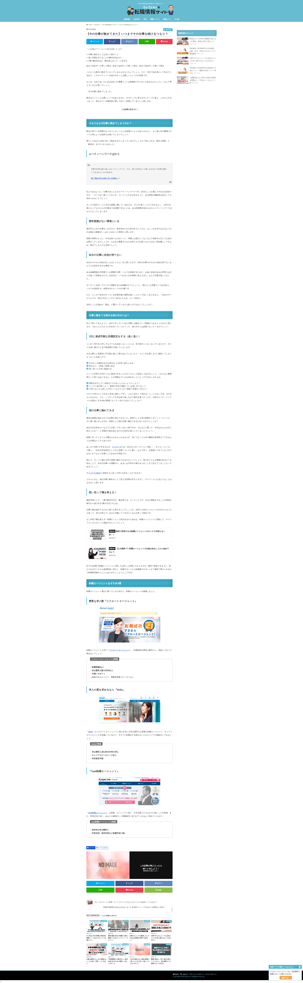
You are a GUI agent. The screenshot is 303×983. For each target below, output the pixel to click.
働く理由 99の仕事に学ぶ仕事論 (104, 178)
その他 (177, 19)
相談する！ (286, 978)
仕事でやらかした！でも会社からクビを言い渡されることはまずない (202, 60)
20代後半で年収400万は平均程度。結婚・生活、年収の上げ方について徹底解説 (202, 50)
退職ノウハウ (155, 19)
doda (90, 731)
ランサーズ (117, 447)
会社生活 (137, 19)
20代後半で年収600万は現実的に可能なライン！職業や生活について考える (202, 70)
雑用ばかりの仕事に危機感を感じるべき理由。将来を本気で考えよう (202, 41)
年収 (145, 19)
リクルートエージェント (119, 650)
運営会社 (176, 974)
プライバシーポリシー (197, 974)
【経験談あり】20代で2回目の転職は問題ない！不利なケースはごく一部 (202, 80)
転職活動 (127, 19)
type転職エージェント (97, 813)
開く (136, 109)
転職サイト (167, 19)
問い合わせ (184, 974)
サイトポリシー (211, 974)
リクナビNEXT (94, 473)
